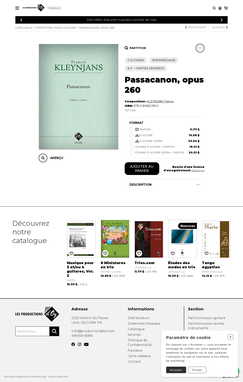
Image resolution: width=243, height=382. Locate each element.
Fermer (197, 369)
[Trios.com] (148, 252)
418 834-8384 (82, 335)
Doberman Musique (144, 323)
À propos (135, 350)
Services (134, 334)
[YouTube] (86, 344)
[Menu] (17, 8)
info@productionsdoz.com (93, 331)
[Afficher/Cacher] (198, 184)
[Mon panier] (226, 8)
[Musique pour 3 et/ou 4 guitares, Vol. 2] (81, 252)
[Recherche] (214, 8)
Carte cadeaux (139, 356)
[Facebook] (73, 344)
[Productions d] (37, 314)
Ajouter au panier (142, 168)
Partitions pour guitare (56, 27)
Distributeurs (138, 318)
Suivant (218, 27)
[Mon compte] (219, 8)
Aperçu (56, 158)
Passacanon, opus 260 (96, 27)
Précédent (197, 27)
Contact (134, 361)
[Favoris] (200, 48)
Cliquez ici (197, 170)
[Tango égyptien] (216, 252)
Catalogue (24, 27)
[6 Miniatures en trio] (115, 252)
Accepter (176, 369)
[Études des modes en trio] (182, 252)
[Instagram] (79, 344)
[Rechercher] (54, 331)
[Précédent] (21, 20)
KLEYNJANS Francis (160, 101)
